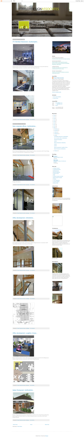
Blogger (46, 435)
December (56, 129)
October (55, 132)
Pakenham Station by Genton (58, 157)
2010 (54, 126)
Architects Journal (56, 168)
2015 (54, 118)
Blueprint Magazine (56, 172)
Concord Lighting (56, 181)
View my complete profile (56, 92)
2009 (54, 127)
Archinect (55, 156)
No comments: (32, 119)
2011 (54, 124)
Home (31, 424)
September (56, 133)
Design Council (56, 173)
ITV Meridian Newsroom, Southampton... (25, 42)
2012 (54, 123)
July (55, 135)
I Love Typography (56, 180)
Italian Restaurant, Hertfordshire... (23, 390)
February (56, 150)
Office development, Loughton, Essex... (25, 333)
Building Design (56, 170)
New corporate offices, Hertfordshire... (25, 126)
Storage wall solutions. (58, 139)
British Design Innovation (57, 177)
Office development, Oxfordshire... (23, 218)
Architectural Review (57, 169)
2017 (54, 116)
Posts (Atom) (19, 426)
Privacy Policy (55, 98)
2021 (54, 115)
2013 (54, 121)
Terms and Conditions (57, 96)
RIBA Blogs (56, 160)
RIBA (54, 174)
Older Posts (47, 424)
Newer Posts (15, 424)
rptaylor (56, 105)
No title (55, 141)
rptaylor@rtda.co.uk (58, 102)
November (56, 130)
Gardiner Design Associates (58, 176)
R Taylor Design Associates (58, 77)
